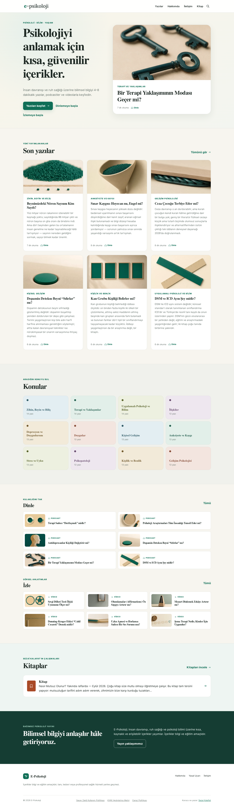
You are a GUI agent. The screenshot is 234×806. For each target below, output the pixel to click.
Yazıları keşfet (35, 105)
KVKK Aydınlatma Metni (118, 800)
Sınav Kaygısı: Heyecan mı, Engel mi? (117, 203)
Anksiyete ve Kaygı (102, 198)
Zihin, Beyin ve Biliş (39, 198)
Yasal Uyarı (194, 775)
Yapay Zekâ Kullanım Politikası (90, 800)
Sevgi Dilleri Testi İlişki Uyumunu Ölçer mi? (60, 603)
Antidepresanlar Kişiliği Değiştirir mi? (68, 543)
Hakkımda (174, 6)
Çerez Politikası (139, 800)
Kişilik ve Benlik (100, 293)
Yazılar (159, 6)
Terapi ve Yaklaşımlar (131, 86)
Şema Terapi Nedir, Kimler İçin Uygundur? (191, 622)
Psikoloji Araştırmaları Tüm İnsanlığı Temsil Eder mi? (172, 523)
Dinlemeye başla (67, 105)
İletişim (188, 6)
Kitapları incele (197, 667)
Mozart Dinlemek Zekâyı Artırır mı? (191, 603)
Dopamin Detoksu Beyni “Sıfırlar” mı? (51, 300)
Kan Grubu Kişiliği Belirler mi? (113, 298)
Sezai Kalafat (205, 800)
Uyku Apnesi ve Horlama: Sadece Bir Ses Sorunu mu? (125, 622)
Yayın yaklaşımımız (130, 743)
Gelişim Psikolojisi (166, 198)
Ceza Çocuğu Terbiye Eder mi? (177, 203)
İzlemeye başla (33, 115)
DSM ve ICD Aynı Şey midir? (175, 298)
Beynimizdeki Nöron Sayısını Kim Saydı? (50, 205)
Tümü (207, 503)
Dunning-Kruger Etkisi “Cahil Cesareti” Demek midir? (64, 622)
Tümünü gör (199, 152)
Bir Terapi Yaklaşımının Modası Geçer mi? (154, 95)
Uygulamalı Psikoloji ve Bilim (173, 293)
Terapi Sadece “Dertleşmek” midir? (66, 523)
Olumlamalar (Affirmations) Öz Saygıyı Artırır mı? (128, 603)
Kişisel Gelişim (36, 293)
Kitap (200, 6)
